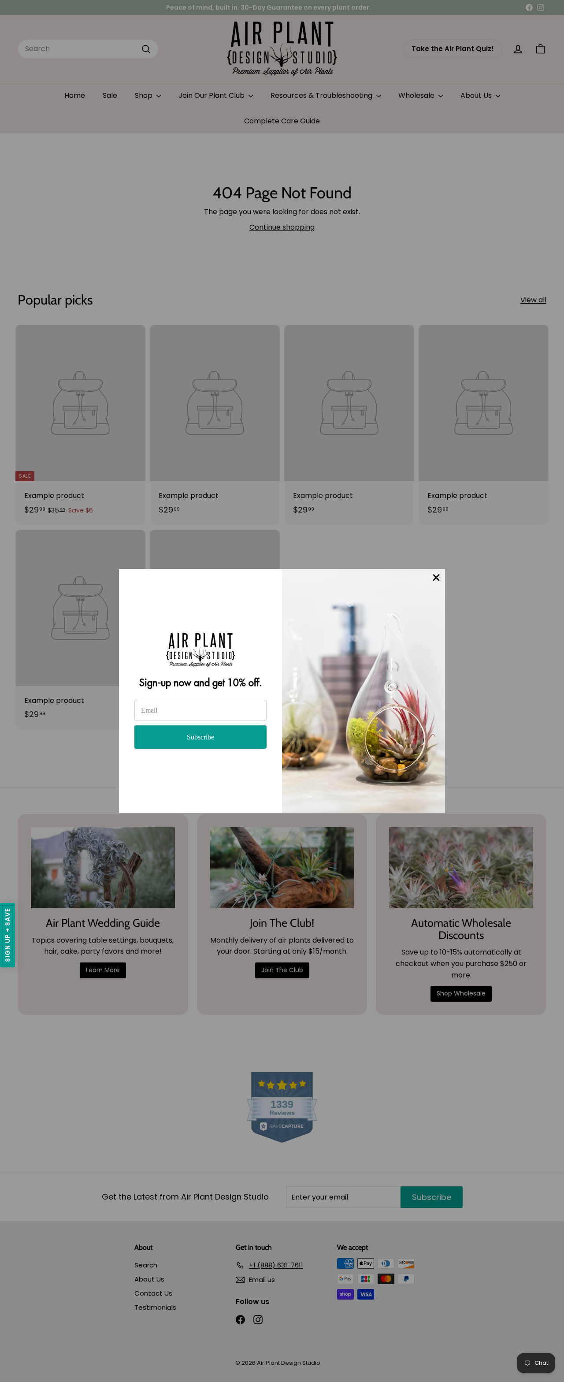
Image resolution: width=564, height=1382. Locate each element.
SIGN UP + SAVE (7, 935)
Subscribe (200, 737)
